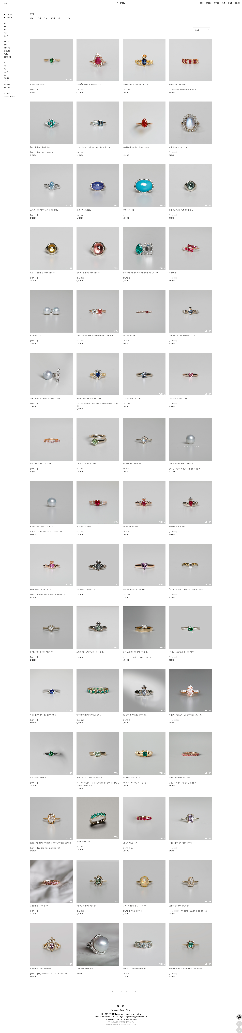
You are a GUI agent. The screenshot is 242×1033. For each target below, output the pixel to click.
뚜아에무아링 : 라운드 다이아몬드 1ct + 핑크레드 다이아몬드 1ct (95, 335)
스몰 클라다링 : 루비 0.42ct (131, 526)
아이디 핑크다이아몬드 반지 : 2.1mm (40, 464)
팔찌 (5, 27)
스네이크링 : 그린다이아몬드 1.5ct (86, 464)
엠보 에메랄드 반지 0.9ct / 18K (132, 778)
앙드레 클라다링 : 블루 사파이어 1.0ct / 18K (135, 84)
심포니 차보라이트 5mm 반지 (38, 778)
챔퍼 (5, 66)
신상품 (197, 30)
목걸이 (6, 30)
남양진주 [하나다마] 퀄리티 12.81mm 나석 (181, 464)
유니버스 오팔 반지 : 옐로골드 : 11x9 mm (134, 906)
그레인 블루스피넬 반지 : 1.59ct (132, 398)
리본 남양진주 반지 (35, 335)
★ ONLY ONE (8, 15)
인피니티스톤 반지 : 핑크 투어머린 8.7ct (88, 273)
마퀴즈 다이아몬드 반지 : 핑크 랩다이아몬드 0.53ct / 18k (185, 715)
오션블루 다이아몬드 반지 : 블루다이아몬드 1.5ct (44, 210)
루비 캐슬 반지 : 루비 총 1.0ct (177, 84)
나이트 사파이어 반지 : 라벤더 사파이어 (180, 843)
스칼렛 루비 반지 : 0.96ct (84, 526)
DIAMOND (7, 42)
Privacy (128, 1010)
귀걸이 (6, 33)
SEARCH (237, 3)
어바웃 (6, 72)
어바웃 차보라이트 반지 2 (37, 84)
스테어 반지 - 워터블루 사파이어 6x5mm (134, 968)
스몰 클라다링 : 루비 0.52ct (177, 526)
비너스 (6, 75)
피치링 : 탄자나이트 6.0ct (84, 210)
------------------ (6, 21)
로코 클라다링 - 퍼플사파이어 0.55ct (40, 968)
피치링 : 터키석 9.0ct (129, 210)
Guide (122, 1010)
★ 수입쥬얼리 (8, 18)
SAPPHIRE (7, 48)
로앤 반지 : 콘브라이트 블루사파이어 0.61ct (89, 398)
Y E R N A (121, 3)
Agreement (114, 1010)
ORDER (208, 3)
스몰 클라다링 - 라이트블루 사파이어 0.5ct (135, 715)
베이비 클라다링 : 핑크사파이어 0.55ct (41, 589)
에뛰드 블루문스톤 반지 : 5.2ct (178, 147)
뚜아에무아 (7, 87)
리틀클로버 (7, 84)
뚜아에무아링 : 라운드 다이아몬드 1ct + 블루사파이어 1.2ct (93, 147)
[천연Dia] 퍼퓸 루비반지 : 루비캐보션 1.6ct (89, 84)
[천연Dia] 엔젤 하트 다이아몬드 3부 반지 (41, 652)
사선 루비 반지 (173, 273)
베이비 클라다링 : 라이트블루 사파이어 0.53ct (182, 335)
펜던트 (6, 36)
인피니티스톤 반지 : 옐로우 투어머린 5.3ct (42, 273)
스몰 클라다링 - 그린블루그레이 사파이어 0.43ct (90, 652)
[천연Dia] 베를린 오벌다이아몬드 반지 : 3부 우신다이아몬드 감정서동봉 (50, 843)
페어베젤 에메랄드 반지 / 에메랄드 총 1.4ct (89, 715)
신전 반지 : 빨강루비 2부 (130, 843)
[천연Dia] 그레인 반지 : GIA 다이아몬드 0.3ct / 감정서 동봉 (186, 589)
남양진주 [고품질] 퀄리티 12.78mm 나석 (41, 526)
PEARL (6, 54)
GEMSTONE (7, 57)
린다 (5, 69)
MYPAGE (216, 3)
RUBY (5, 45)
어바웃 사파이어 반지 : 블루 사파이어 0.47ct (43, 715)
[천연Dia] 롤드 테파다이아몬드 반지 (179, 906)
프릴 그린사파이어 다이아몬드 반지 (87, 906)
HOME (6, 3)
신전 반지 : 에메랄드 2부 (83, 842)
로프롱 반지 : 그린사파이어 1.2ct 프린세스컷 (89, 778)
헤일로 (6, 81)
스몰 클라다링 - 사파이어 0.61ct (86, 589)
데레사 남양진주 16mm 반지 (85, 968)
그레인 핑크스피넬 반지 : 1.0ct (178, 398)
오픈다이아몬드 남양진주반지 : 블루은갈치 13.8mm (45, 398)
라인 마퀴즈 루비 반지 (129, 335)
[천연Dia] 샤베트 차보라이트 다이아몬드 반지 (182, 652)
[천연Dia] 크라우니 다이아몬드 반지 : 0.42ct (135, 652)
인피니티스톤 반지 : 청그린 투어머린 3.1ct (181, 210)
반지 (5, 24)
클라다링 (6, 78)
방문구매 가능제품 (9, 96)
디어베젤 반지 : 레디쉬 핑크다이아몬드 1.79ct (136, 147)
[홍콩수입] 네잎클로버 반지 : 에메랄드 (41, 147)
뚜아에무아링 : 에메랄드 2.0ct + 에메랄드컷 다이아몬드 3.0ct (140, 273)
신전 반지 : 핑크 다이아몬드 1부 (39, 906)
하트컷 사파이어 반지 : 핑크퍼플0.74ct (134, 589)
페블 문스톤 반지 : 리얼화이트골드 (132, 464)
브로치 (68, 18)
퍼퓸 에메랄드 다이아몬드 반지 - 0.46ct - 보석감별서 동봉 (185, 968)
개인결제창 (7, 93)
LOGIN (201, 3)
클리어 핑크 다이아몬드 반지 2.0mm (179, 778)
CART (223, 3)
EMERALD (7, 51)
